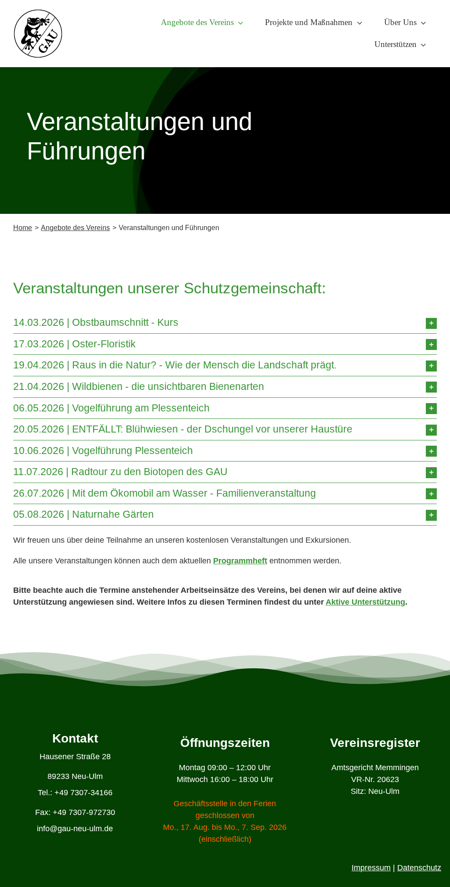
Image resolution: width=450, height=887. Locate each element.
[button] (225, 322)
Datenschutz (419, 867)
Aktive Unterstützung (365, 602)
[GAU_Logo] (38, 12)
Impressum (371, 867)
